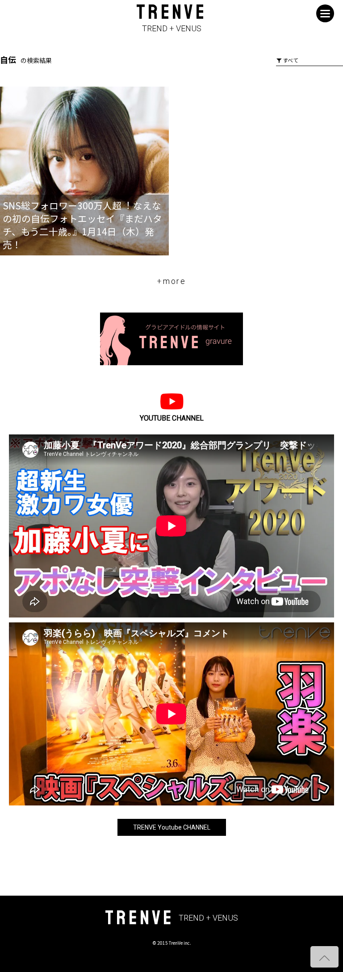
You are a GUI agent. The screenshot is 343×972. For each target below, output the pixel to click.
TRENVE (171, 18)
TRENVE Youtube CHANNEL (171, 827)
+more (171, 281)
